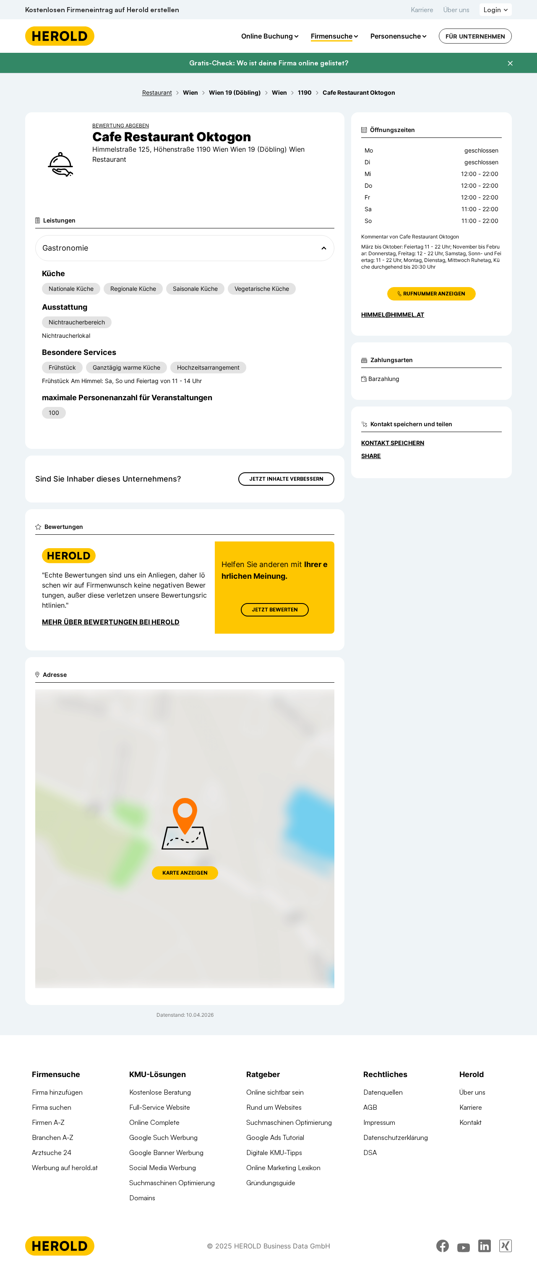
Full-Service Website (159, 1107)
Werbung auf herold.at (65, 1167)
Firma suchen (51, 1107)
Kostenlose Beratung (160, 1092)
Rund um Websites (274, 1107)
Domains (142, 1198)
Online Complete (154, 1122)
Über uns (456, 9)
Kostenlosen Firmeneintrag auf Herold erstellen (102, 9)
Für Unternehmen (475, 36)
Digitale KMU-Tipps (274, 1152)
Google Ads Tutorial (275, 1137)
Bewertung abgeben (120, 125)
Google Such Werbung (163, 1137)
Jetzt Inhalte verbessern (286, 479)
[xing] (505, 1245)
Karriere (422, 9)
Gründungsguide (270, 1182)
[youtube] (463, 1245)
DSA (370, 1152)
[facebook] (442, 1245)
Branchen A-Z (52, 1137)
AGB (370, 1107)
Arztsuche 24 (51, 1152)
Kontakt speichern (392, 442)
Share (371, 455)
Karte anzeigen (185, 873)
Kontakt (470, 1122)
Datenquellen (383, 1092)
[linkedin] (484, 1245)
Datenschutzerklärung (395, 1137)
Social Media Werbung (162, 1167)
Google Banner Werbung (166, 1152)
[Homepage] (59, 36)
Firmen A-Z (48, 1122)
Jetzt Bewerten (275, 609)
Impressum (379, 1122)
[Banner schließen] (510, 63)
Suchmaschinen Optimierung (172, 1182)
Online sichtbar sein (275, 1092)
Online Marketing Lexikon (283, 1167)
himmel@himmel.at (392, 314)
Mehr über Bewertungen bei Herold (111, 622)
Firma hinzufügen (57, 1092)
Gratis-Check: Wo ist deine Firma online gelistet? (268, 63)
